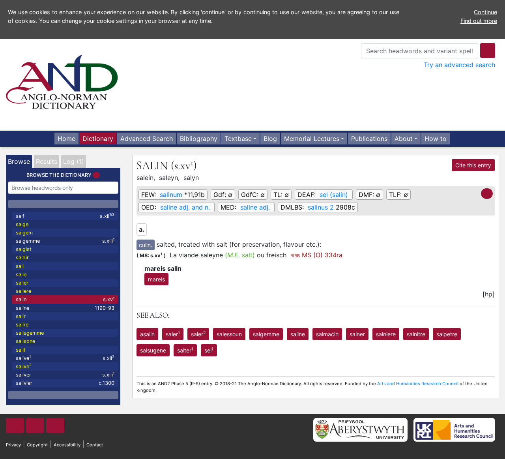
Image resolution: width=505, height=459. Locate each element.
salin (65, 299)
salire (22, 325)
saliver (65, 374)
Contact (94, 445)
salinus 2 (321, 207)
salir (21, 316)
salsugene (153, 350)
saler (173, 333)
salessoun (229, 334)
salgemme (65, 240)
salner (357, 334)
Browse (19, 161)
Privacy (13, 445)
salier (22, 283)
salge (22, 224)
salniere (386, 334)
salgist (24, 249)
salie (21, 274)
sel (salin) (334, 195)
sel (208, 350)
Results (46, 161)
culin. (145, 245)
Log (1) (73, 161)
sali (20, 266)
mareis (156, 279)
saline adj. (255, 207)
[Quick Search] (487, 50)
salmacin (327, 334)
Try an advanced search (459, 65)
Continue (485, 12)
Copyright (37, 445)
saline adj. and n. (185, 207)
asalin (147, 334)
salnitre (416, 334)
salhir (22, 257)
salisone (25, 341)
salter (185, 350)
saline (65, 308)
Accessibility (67, 445)
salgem (24, 233)
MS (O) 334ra (316, 255)
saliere (23, 291)
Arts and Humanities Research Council (417, 383)
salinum (171, 195)
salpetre (446, 334)
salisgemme (30, 333)
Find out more (478, 20)
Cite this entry (473, 165)
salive (65, 357)
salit (21, 350)
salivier (65, 383)
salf (65, 215)
